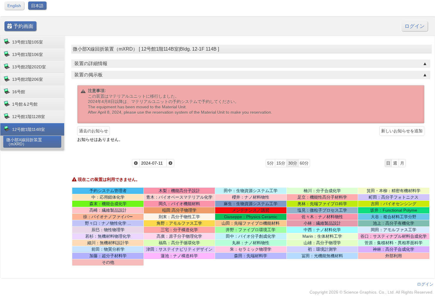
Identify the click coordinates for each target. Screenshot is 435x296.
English (14, 5)
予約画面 (22, 26)
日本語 (37, 5)
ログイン (415, 26)
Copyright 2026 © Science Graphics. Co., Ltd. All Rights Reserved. (372, 292)
